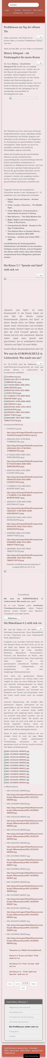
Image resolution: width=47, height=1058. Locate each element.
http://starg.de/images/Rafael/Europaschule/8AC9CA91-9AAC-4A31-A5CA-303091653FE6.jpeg (25, 526)
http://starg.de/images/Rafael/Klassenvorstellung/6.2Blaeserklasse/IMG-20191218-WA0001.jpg (25, 823)
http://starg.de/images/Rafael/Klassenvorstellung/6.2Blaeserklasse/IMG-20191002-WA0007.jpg (25, 927)
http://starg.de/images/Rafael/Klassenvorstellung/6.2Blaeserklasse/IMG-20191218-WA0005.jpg (25, 836)
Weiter (34, 984)
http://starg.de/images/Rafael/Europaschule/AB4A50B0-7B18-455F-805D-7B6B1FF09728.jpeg (25, 557)
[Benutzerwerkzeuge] (39, 37)
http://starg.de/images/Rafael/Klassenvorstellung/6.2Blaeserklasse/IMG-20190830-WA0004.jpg (25, 940)
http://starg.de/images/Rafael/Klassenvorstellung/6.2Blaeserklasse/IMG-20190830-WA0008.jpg (25, 810)
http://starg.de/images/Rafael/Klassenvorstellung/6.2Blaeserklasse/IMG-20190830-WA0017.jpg (25, 862)
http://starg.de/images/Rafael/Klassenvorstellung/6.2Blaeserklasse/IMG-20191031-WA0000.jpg (25, 797)
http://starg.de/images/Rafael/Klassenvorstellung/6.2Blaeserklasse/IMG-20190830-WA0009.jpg (25, 888)
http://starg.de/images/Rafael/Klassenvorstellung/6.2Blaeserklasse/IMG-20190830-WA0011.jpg (25, 875)
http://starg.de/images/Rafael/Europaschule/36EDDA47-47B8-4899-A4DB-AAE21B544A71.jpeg (25, 510)
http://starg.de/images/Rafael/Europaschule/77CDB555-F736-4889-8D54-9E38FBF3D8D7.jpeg (25, 495)
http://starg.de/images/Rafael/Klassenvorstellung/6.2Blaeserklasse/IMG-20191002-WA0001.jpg (25, 914)
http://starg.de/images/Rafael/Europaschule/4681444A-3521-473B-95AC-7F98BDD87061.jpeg (25, 448)
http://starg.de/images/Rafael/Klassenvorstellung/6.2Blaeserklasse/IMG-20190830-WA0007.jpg (25, 901)
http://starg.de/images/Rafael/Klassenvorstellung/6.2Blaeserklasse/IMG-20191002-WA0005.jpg (25, 849)
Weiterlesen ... (13, 618)
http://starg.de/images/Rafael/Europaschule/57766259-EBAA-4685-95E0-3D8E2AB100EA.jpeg (25, 463)
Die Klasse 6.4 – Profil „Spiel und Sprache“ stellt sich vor (22, 973)
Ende (23, 988)
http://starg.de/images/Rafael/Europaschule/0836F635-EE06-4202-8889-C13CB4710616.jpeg (25, 479)
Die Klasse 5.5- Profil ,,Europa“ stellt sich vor (24, 965)
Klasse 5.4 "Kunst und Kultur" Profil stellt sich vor (23, 957)
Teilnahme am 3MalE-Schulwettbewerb (25, 950)
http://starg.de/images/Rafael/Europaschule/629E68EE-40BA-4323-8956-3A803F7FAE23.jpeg (25, 542)
